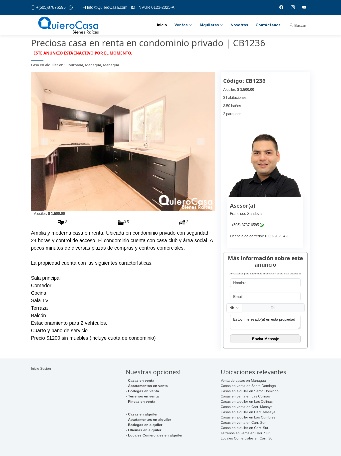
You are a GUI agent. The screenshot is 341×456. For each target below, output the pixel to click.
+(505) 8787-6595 (244, 225)
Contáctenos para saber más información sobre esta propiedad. (265, 273)
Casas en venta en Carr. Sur (243, 422)
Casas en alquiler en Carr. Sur (244, 428)
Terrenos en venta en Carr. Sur (245, 433)
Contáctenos (268, 25)
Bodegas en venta (143, 391)
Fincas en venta (141, 401)
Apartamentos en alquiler (149, 419)
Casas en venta (141, 380)
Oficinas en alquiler (144, 430)
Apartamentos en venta (148, 386)
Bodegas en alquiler (145, 425)
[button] (45, 141)
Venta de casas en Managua (243, 380)
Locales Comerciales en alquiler (155, 435)
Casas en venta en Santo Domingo (248, 386)
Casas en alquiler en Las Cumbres (248, 417)
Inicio (162, 25)
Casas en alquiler (143, 414)
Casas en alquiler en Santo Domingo (250, 391)
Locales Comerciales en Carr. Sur (247, 438)
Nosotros (239, 25)
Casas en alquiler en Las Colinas (247, 401)
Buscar (299, 25)
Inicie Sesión (41, 368)
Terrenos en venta (143, 396)
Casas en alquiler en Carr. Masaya (248, 412)
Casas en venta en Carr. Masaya (247, 407)
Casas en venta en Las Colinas (245, 396)
